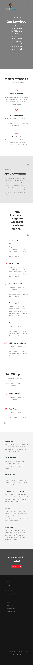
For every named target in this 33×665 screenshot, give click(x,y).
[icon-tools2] (16, 110)
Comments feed (10, 608)
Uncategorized (10, 594)
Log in (8, 602)
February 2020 (10, 585)
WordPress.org (10, 611)
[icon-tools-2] (16, 89)
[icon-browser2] (16, 132)
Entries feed (9, 605)
